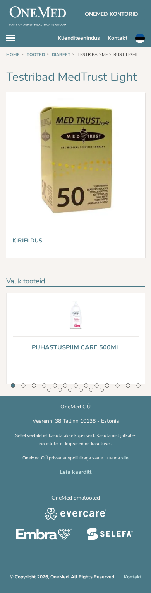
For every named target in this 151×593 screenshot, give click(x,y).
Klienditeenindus (79, 38)
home (13, 55)
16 (70, 390)
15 (60, 390)
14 (49, 390)
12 (128, 385)
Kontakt (117, 38)
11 (117, 385)
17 (81, 390)
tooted (36, 55)
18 (91, 390)
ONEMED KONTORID (111, 14)
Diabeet (61, 55)
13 (138, 385)
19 (102, 390)
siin (125, 458)
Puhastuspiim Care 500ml (76, 347)
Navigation (14, 37)
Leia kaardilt (75, 472)
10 (107, 385)
